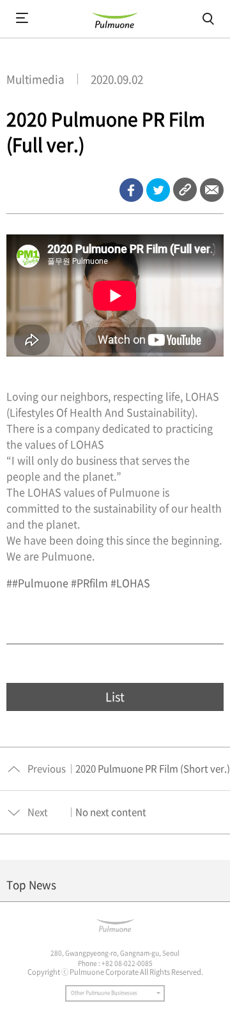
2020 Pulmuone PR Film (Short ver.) (152, 768)
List (115, 696)
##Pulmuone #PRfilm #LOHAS (78, 582)
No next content (110, 812)
